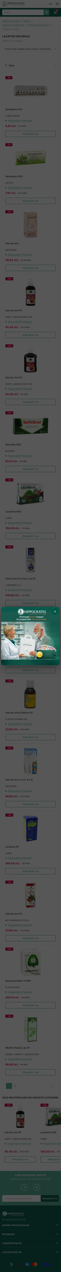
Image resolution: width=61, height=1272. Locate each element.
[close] (55, 611)
